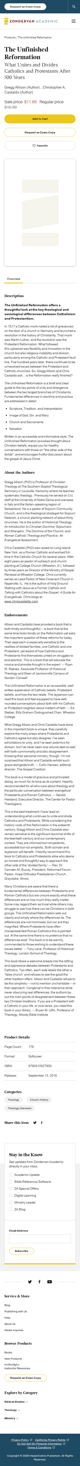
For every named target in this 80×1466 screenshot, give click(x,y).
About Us (9, 1324)
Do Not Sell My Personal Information (39, 1443)
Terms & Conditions (39, 1447)
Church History (39, 1100)
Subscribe (21, 1251)
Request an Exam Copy (25, 6)
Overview (13, 279)
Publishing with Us (15, 1311)
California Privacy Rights (50, 1440)
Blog (7, 1305)
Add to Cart (40, 119)
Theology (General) (19, 1108)
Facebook (41, 1122)
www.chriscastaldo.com (21, 601)
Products (10, 37)
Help (7, 1317)
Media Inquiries (13, 1330)
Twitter (34, 1122)
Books (8, 1352)
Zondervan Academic (31, 21)
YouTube (49, 1282)
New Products (13, 1359)
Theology (13, 1100)
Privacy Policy (20, 1440)
